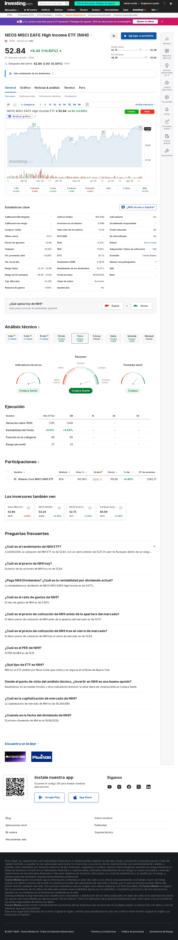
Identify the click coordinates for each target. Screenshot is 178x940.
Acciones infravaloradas (99, 15)
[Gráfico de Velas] (8, 105)
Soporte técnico (104, 832)
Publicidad (101, 825)
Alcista (144, 305)
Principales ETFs (26, 15)
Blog (8, 818)
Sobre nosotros (103, 818)
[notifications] (165, 3)
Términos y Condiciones (103, 931)
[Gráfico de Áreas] (15, 105)
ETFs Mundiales (44, 15)
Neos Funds (150, 242)
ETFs (9, 15)
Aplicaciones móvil (16, 825)
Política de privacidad (133, 931)
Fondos (58, 15)
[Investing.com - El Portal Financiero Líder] (18, 3)
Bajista (115, 305)
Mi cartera (11, 832)
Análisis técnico (21, 326)
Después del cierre (20, 63)
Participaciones (27, 96)
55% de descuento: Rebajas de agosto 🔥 (97, 3)
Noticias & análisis (47, 87)
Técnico (69, 87)
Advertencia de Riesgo (161, 931)
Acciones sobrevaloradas (126, 15)
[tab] (12, 338)
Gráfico (25, 87)
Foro (82, 87)
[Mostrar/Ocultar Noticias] (87, 105)
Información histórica (50, 96)
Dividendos (71, 96)
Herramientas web (16, 839)
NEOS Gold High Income (81, 507)
